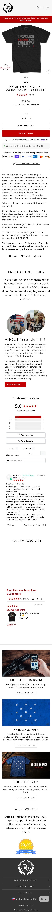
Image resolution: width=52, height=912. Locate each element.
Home (25, 82)
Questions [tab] (27, 448)
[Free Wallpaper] (26, 712)
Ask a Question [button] (27, 441)
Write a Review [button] (27, 435)
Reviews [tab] (10, 448)
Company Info (25, 886)
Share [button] (11, 525)
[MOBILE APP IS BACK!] (26, 663)
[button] (40, 525)
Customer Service (25, 880)
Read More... (15, 384)
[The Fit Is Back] (26, 765)
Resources (25, 893)
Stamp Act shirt (16, 609)
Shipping (16, 104)
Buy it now (26, 133)
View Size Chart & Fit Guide (28, 163)
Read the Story (26, 798)
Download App (26, 693)
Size (26, 113)
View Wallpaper (26, 745)
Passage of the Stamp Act (11, 624)
